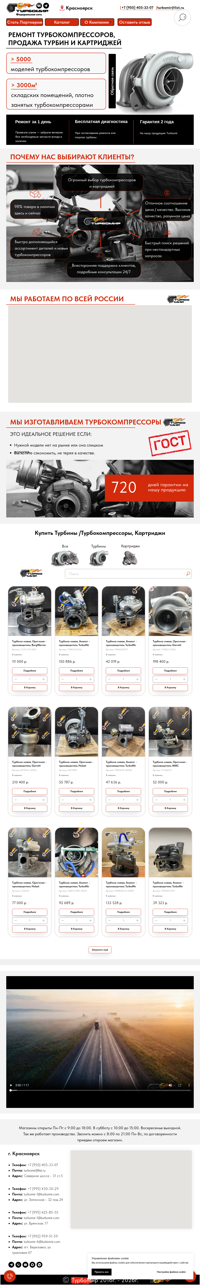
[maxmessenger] (32, 1265)
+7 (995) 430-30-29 (43, 1189)
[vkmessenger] (39, 1265)
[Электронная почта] (25, 1265)
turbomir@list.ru (170, 7)
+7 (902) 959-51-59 (43, 1236)
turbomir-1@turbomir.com (41, 1194)
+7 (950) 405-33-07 (137, 7)
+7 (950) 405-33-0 (42, 1165)
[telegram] (11, 1265)
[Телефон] (18, 1265)
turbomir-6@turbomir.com (42, 1242)
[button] (135, 22)
